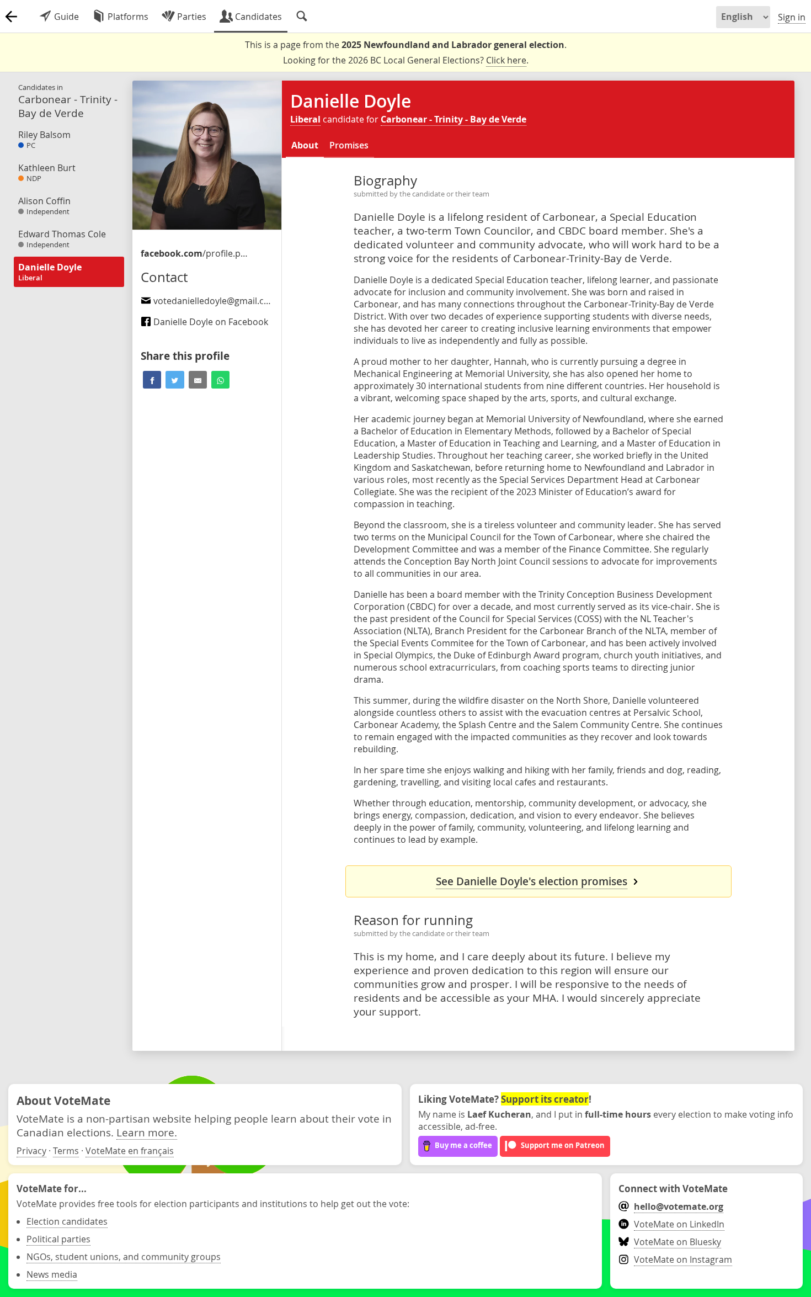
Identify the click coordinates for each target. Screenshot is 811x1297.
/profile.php (196, 253)
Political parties (58, 1239)
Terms (66, 1151)
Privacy (31, 1151)
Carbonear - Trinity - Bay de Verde (453, 119)
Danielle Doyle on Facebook (209, 322)
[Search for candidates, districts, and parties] (302, 16)
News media (51, 1274)
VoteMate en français (130, 1151)
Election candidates (67, 1221)
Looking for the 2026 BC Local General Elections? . (406, 60)
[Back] (11, 17)
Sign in (791, 17)
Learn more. (146, 1132)
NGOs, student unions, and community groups (123, 1257)
